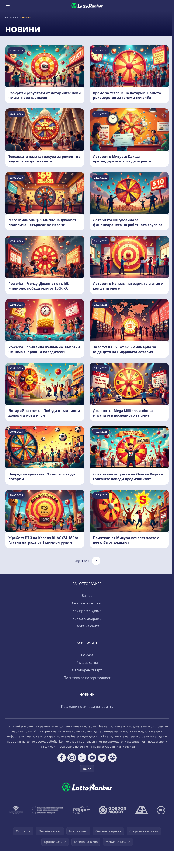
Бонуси (87, 655)
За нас (87, 595)
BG (85, 769)
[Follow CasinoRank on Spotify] (102, 757)
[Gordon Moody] (112, 810)
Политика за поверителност (87, 677)
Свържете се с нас (87, 603)
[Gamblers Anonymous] (141, 810)
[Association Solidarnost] (81, 810)
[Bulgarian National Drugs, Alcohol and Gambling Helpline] (47, 810)
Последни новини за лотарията (87, 706)
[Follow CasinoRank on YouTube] (92, 757)
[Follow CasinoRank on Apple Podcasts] (112, 757)
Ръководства (87, 662)
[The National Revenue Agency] (16, 810)
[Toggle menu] (7, 5)
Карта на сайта (87, 626)
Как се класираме (87, 618)
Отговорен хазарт (87, 670)
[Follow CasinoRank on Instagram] (71, 757)
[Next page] (96, 561)
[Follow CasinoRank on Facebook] (61, 757)
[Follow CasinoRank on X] (82, 757)
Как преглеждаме (87, 610)
